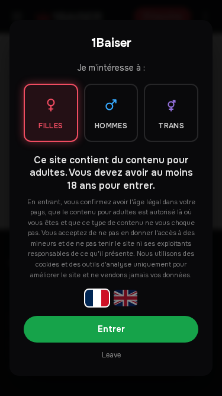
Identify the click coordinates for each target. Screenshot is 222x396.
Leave (111, 355)
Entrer (111, 329)
